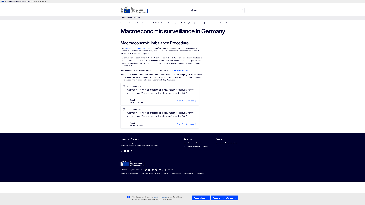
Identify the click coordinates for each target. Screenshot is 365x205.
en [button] (195, 10)
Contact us (171, 170)
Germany (200, 23)
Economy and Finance (127, 23)
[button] (180, 101)
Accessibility (200, 174)
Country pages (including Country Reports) (181, 23)
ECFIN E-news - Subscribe (193, 143)
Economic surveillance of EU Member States (151, 23)
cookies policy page (161, 197)
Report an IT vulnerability (129, 174)
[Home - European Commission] (136, 9)
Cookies (165, 174)
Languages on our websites (150, 174)
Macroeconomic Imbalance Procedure (139, 48)
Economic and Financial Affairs (226, 143)
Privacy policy (176, 174)
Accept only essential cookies (224, 198)
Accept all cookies (201, 198)
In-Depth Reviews (181, 70)
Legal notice (188, 174)
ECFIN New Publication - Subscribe (196, 147)
